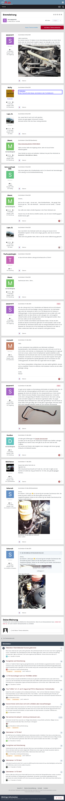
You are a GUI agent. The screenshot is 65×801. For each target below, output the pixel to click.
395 (11, 476)
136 (11, 355)
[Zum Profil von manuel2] (10, 346)
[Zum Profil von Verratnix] (7, 656)
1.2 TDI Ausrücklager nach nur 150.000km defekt (21, 676)
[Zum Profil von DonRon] (10, 441)
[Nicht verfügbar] (34, 517)
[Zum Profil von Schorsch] (10, 494)
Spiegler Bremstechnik (41, 438)
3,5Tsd (9, 155)
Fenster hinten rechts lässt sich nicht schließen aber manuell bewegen (28, 704)
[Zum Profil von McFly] (10, 93)
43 (10, 183)
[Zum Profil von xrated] (7, 754)
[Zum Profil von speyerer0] (5, 20)
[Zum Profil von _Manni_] (10, 146)
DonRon (10, 435)
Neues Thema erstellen (31, 27)
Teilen (48, 20)
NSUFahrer (10, 462)
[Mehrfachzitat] (19, 81)
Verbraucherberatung (22, 669)
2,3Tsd (9, 128)
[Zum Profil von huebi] (7, 669)
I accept (59, 798)
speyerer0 (13, 19)
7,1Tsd (9, 102)
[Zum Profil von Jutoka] (7, 712)
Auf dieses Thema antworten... (20, 630)
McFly (10, 87)
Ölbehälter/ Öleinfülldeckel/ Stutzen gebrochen (21, 648)
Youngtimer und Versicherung (15, 661)
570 (11, 450)
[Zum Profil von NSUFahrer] (10, 467)
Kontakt (40, 788)
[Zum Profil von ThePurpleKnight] (10, 260)
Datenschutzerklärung (30, 788)
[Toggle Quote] (20, 553)
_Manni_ (10, 140)
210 (11, 503)
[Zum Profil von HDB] (7, 741)
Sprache (19, 788)
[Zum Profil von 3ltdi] (7, 697)
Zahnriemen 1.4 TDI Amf (14, 732)
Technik (18, 21)
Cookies (46, 788)
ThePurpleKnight (9, 254)
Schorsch (9, 488)
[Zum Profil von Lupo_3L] (10, 120)
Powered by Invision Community (32, 791)
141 (11, 268)
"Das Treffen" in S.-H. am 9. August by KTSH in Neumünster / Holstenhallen (30, 689)
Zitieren (24, 80)
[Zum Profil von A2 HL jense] (7, 767)
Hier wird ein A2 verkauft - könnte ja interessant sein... (23, 717)
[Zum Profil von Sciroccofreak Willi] (10, 175)
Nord (18, 697)
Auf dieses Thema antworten (52, 27)
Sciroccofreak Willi (10, 168)
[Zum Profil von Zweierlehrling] (7, 726)
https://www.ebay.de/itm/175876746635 (29, 144)
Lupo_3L (10, 114)
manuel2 (10, 340)
